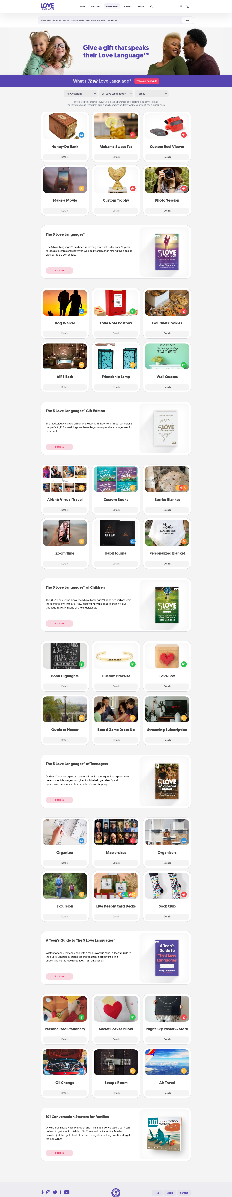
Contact (184, 1192)
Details (64, 157)
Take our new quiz (147, 81)
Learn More (112, 20)
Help (157, 1192)
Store (141, 6)
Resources (112, 6)
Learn (82, 6)
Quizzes (95, 6)
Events (128, 6)
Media (170, 1192)
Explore (59, 270)
